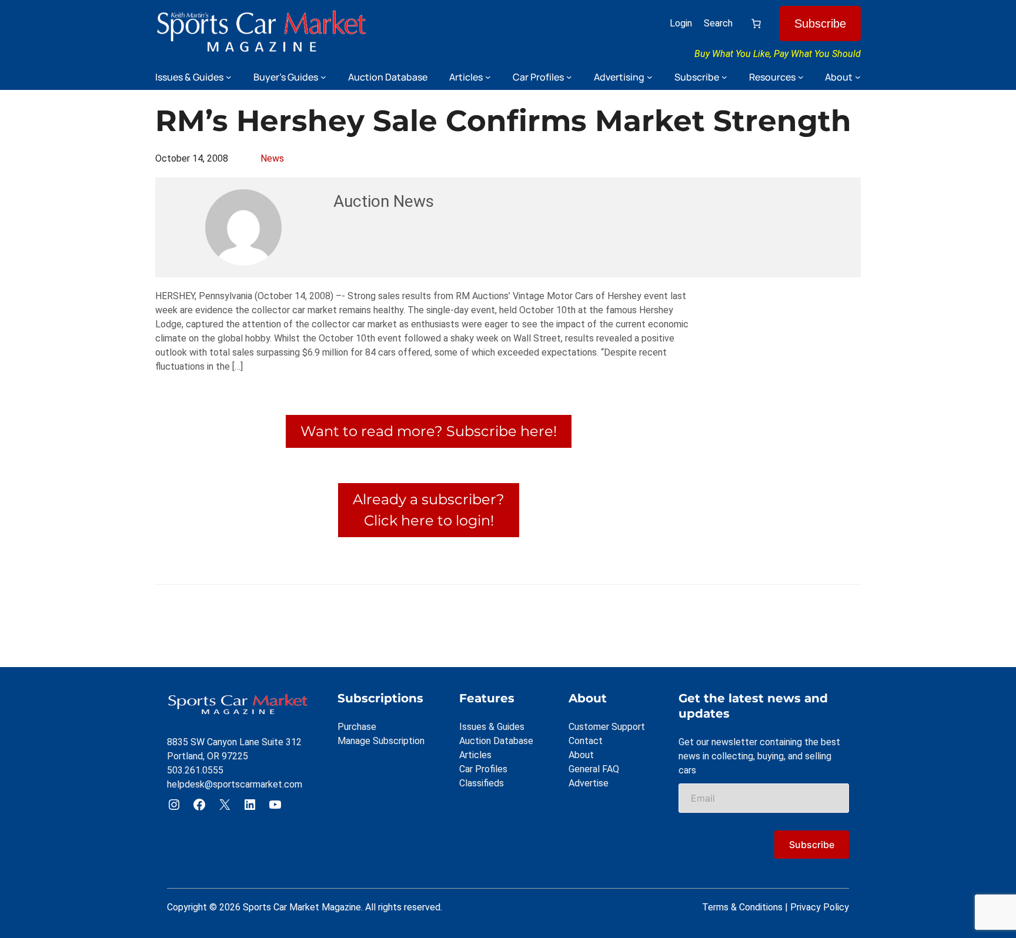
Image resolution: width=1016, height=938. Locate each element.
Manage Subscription (381, 740)
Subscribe (820, 23)
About (581, 755)
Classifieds (481, 783)
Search (718, 23)
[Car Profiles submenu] (569, 77)
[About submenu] (858, 77)
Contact (586, 740)
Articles (475, 755)
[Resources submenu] (801, 77)
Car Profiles (483, 769)
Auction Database (496, 740)
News (272, 158)
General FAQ (594, 769)
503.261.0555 (195, 770)
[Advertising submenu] (650, 77)
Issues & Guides (491, 726)
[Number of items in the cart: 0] (756, 23)
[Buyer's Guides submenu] (323, 77)
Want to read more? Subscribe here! (428, 431)
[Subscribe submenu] (724, 77)
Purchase (356, 726)
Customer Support (607, 726)
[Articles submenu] (488, 77)
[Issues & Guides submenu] (229, 77)
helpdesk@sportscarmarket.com (234, 784)
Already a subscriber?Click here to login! (428, 510)
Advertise (589, 783)
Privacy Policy (819, 907)
